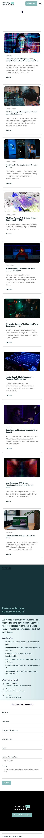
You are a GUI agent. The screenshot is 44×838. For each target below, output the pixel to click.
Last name (5, 721)
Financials (9, 532)
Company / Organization (10, 730)
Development (10, 265)
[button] (40, 3)
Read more (9, 77)
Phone (4, 748)
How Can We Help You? (10, 757)
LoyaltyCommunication (14, 836)
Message (5, 766)
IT (6, 320)
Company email (7, 739)
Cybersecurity (11, 108)
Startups (9, 55)
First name (5, 712)
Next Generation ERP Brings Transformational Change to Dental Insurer (19, 485)
